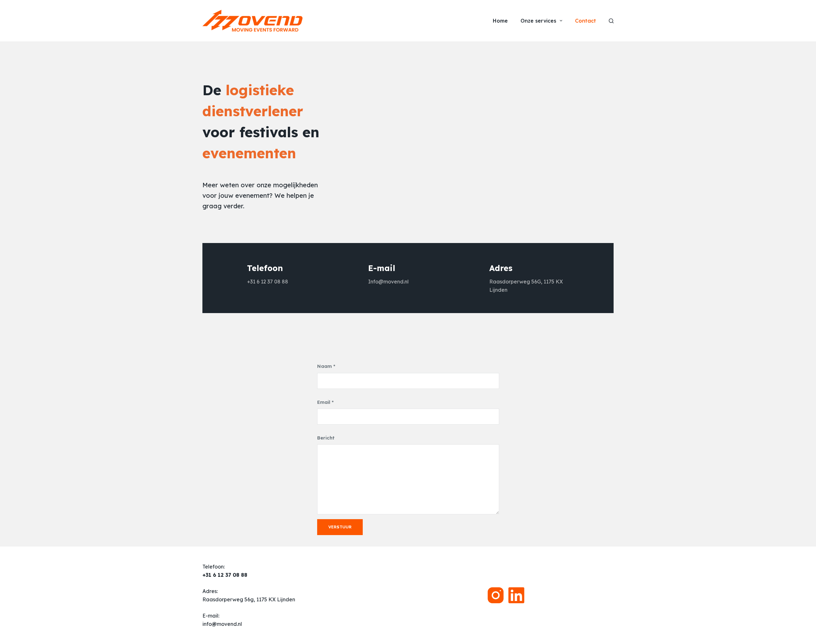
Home (500, 21)
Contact (585, 21)
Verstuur (340, 526)
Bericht (326, 438)
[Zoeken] (611, 20)
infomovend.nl (222, 624)
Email (325, 402)
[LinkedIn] (516, 595)
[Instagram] (496, 595)
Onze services (538, 21)
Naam (326, 366)
